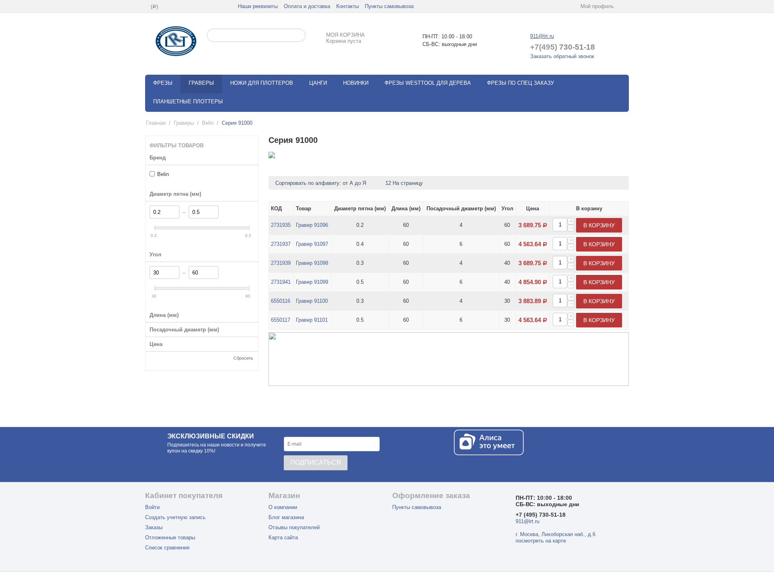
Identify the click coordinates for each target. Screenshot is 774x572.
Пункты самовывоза (389, 6)
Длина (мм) (405, 208)
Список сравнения (167, 548)
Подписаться (315, 462)
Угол (507, 208)
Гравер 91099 (312, 282)
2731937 (281, 244)
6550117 (280, 320)
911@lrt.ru (542, 36)
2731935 (281, 225)
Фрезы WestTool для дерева (428, 83)
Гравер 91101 (312, 320)
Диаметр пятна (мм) (360, 208)
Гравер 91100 (312, 301)
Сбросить (243, 358)
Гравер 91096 (312, 225)
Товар (303, 208)
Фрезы (163, 83)
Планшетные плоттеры (188, 101)
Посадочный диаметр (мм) (461, 208)
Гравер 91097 (312, 244)
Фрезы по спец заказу (520, 83)
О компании (282, 507)
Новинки (355, 83)
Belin (208, 123)
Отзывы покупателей (294, 527)
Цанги (318, 83)
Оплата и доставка (307, 6)
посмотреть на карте (541, 541)
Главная (156, 123)
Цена (532, 208)
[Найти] (299, 36)
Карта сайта (283, 537)
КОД (276, 208)
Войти (152, 507)
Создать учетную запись (175, 517)
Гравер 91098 (312, 263)
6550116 (280, 301)
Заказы (153, 527)
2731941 (281, 282)
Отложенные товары (170, 537)
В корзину (599, 225)
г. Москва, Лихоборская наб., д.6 (555, 534)
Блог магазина (286, 517)
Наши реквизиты (258, 6)
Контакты (347, 6)
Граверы (201, 83)
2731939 (281, 263)
